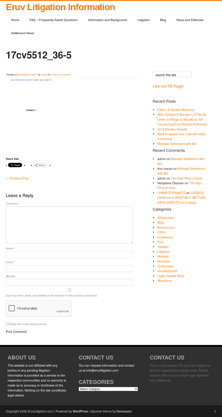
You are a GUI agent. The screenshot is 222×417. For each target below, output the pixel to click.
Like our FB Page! (168, 86)
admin (44, 74)
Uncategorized (167, 271)
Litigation (143, 20)
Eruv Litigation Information (60, 7)
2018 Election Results (172, 129)
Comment (12, 203)
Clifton (161, 232)
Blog (163, 20)
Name (10, 248)
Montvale (163, 261)
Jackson (163, 246)
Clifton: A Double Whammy (175, 109)
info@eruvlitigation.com (102, 370)
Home (15, 20)
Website (10, 276)
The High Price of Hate (186, 178)
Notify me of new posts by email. (28, 324)
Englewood (165, 237)
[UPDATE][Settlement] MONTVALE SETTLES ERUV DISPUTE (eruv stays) (181, 198)
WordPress (80, 411)
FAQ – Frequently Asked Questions (53, 20)
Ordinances (165, 266)
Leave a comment (61, 74)
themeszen (124, 411)
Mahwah (163, 256)
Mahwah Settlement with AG (176, 143)
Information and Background (107, 20)
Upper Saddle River (170, 276)
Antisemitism (166, 217)
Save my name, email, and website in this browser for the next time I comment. (51, 295)
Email (10, 262)
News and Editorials (190, 20)
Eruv (160, 242)
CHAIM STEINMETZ (171, 193)
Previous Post (17, 178)
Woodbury (164, 280)
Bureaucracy (166, 227)
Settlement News (22, 33)
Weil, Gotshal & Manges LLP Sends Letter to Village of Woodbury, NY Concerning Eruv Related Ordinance (182, 119)
